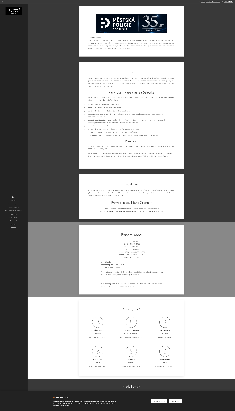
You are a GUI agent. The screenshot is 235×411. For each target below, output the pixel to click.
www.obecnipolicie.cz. (115, 196)
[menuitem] (14, 197)
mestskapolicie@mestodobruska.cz (210, 2)
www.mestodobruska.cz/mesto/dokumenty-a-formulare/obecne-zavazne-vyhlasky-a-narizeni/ (131, 211)
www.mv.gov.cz (107, 286)
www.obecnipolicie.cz (109, 284)
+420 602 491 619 (228, 2)
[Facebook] (2, 1)
